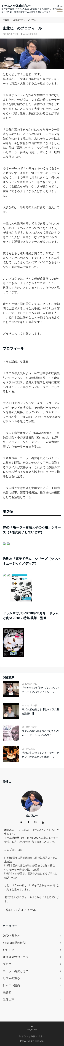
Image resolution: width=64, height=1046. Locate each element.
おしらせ (8, 950)
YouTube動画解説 (14, 942)
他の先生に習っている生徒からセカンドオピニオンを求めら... (40, 754)
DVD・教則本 (11, 935)
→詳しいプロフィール (20, 910)
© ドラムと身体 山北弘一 (32, 1036)
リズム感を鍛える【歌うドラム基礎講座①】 (40, 711)
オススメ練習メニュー (17, 957)
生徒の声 (8, 999)
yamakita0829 (30, 34)
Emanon (39, 1041)
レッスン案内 (11, 985)
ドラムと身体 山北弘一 (16, 5)
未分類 (7, 992)
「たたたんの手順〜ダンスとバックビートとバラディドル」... (40, 689)
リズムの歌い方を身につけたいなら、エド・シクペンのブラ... (40, 732)
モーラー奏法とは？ (15, 971)
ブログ (7, 964)
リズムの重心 (11, 978)
